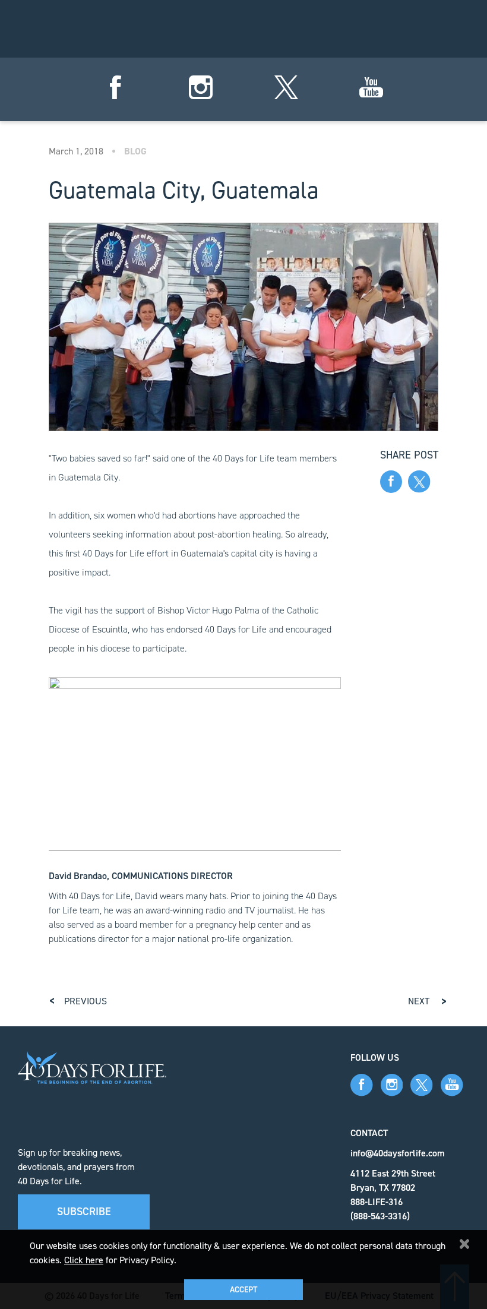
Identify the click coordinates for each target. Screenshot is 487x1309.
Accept (243, 1289)
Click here (83, 1260)
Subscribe (84, 1211)
